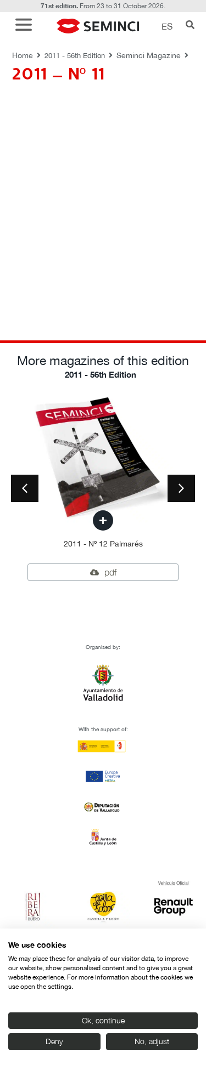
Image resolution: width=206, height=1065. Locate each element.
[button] (26, 26)
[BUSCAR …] (190, 26)
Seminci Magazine (148, 55)
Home (22, 55)
